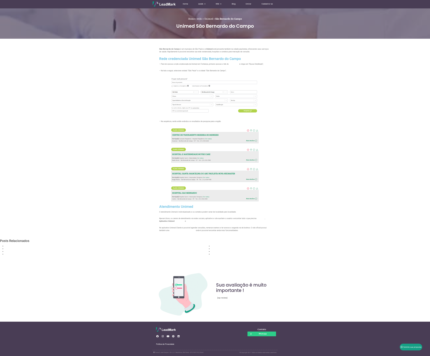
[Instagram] (162, 336)
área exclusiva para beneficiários (182, 230)
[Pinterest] (173, 336)
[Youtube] (168, 336)
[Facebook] (157, 336)
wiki (199, 18)
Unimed (208, 18)
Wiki (217, 4)
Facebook (261, 218)
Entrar (248, 4)
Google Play (179, 221)
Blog (233, 4)
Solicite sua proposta (412, 347)
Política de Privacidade (165, 344)
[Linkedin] (178, 336)
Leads (200, 4)
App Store (190, 221)
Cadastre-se (267, 4)
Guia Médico (234, 64)
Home (185, 4)
